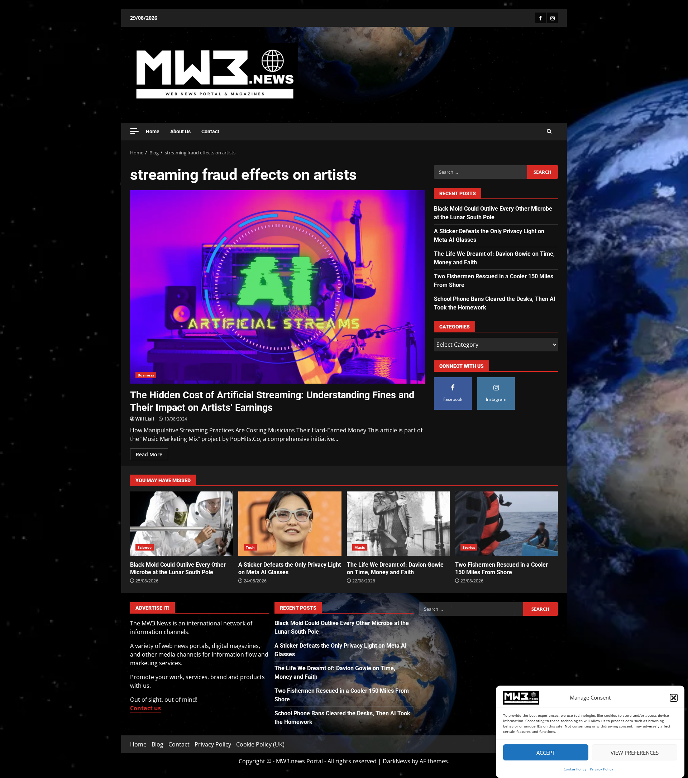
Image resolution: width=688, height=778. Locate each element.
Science (145, 547)
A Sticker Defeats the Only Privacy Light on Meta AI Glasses (289, 523)
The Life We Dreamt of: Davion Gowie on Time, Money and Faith (398, 523)
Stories (469, 547)
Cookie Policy (575, 769)
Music (359, 547)
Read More (149, 454)
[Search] (549, 131)
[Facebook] (540, 18)
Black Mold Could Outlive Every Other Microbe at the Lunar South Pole (181, 523)
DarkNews (396, 761)
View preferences (635, 752)
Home (152, 131)
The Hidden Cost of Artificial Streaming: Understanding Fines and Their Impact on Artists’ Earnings (277, 287)
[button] (673, 697)
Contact (210, 131)
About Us (180, 131)
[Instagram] (552, 18)
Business (146, 375)
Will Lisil (144, 419)
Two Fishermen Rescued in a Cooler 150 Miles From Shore (506, 523)
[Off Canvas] (134, 131)
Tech (250, 547)
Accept (545, 752)
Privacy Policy (601, 769)
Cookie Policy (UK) (260, 744)
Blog (157, 744)
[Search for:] (480, 172)
